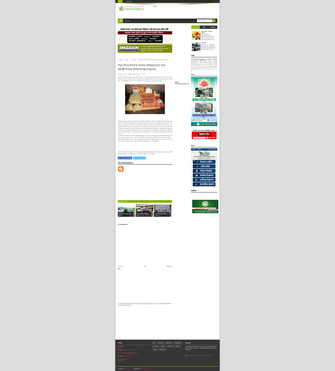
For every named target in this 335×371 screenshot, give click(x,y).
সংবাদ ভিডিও (162, 349)
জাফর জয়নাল (212, 67)
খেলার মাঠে (201, 62)
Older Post (169, 266)
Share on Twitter (141, 158)
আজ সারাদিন (127, 21)
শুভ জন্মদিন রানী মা (204, 66)
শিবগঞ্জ (197, 64)
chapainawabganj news (201, 59)
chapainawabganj (213, 66)
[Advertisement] (185, 12)
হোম (154, 343)
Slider (139, 74)
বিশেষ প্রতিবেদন (195, 61)
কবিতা (212, 69)
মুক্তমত (163, 346)
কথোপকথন (170, 346)
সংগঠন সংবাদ (143, 74)
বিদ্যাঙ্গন (154, 349)
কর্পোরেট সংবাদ (207, 67)
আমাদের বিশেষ (169, 343)
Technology (208, 69)
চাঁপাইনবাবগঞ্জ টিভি (194, 69)
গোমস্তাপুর (215, 64)
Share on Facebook (126, 158)
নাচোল (216, 67)
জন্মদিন (214, 69)
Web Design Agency (128, 368)
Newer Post (121, 266)
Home (145, 266)
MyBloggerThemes (145, 368)
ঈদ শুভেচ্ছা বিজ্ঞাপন (205, 64)
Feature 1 (211, 62)
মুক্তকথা (215, 62)
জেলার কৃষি (193, 64)
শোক (198, 62)
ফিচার (192, 66)
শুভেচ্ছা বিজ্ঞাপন (203, 69)
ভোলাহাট (199, 69)
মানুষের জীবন (129, 1)
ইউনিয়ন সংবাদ (193, 67)
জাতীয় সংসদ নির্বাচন (197, 66)
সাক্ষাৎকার (206, 62)
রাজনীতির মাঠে (193, 62)
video (199, 64)
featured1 (211, 64)
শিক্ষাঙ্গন (215, 61)
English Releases (200, 67)
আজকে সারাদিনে (203, 61)
